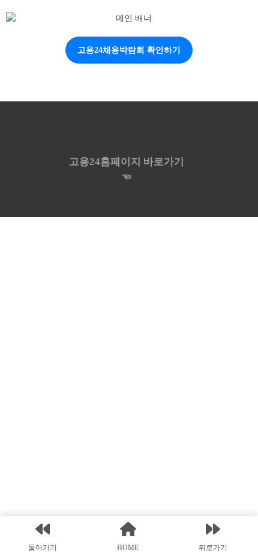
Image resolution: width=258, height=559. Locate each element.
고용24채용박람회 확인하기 (129, 50)
